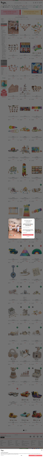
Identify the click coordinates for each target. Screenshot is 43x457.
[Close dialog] (33, 219)
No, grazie (28, 236)
